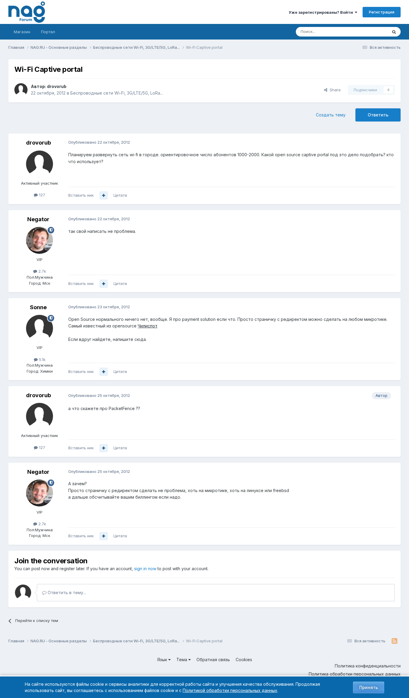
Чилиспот (147, 325)
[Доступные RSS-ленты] (394, 641)
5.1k (42, 359)
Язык (162, 659)
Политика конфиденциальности (368, 665)
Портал (48, 31)
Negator (38, 219)
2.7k (41, 271)
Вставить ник (81, 195)
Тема (182, 659)
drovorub (56, 86)
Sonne (38, 307)
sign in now (145, 568)
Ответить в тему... (66, 592)
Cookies (244, 659)
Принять (368, 687)
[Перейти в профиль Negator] (39, 240)
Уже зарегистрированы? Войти (322, 12)
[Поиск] (394, 32)
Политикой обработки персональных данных (230, 690)
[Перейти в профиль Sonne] (39, 328)
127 (41, 194)
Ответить (378, 114)
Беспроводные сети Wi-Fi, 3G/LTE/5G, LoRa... (116, 92)
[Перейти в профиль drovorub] (21, 89)
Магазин (22, 31)
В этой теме (368, 31)
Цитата (120, 195)
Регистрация (381, 12)
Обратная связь (213, 659)
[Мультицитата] (103, 195)
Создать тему (331, 114)
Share (334, 89)
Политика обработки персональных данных (355, 673)
